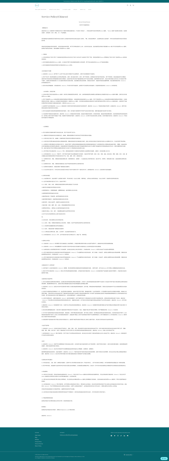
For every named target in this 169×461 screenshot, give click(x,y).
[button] (127, 5)
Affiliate (37, 439)
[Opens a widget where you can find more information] (164, 458)
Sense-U (39, 454)
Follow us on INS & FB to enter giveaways (69, 435)
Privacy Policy (38, 441)
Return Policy (38, 446)
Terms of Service (39, 444)
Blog (36, 437)
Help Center (38, 435)
